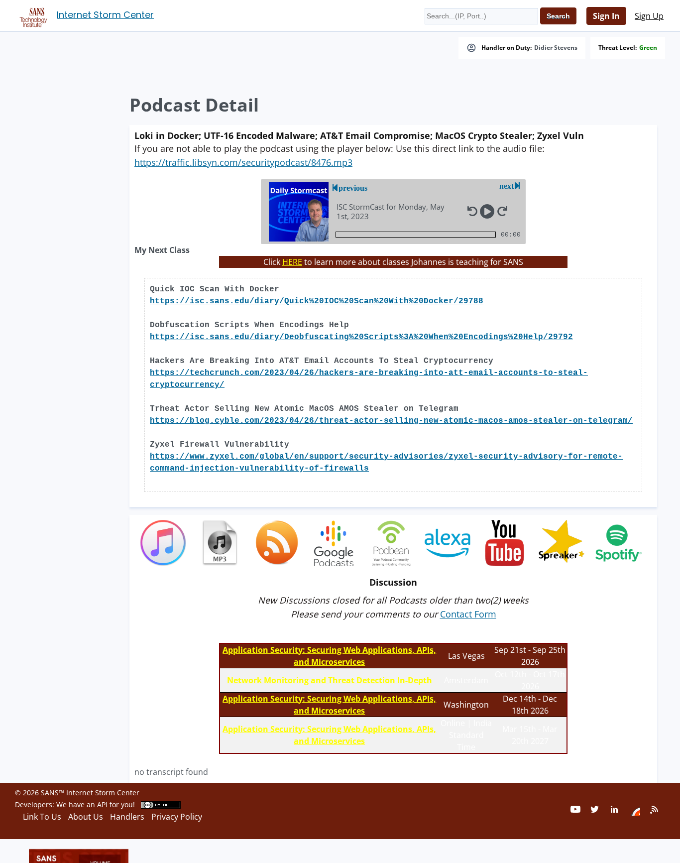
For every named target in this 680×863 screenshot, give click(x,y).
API (102, 804)
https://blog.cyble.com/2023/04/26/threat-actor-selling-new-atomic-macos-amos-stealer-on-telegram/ (391, 420)
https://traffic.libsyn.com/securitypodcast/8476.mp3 (243, 162)
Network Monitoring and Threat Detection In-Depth (329, 680)
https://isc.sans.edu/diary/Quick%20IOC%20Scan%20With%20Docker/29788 (316, 301)
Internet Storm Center (105, 14)
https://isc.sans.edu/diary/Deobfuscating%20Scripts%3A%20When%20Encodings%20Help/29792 (361, 337)
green (648, 48)
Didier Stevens (555, 48)
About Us (85, 816)
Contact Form (468, 614)
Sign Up (649, 15)
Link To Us (42, 816)
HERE (292, 261)
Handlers (127, 816)
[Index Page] (32, 15)
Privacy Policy (176, 816)
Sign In (606, 15)
